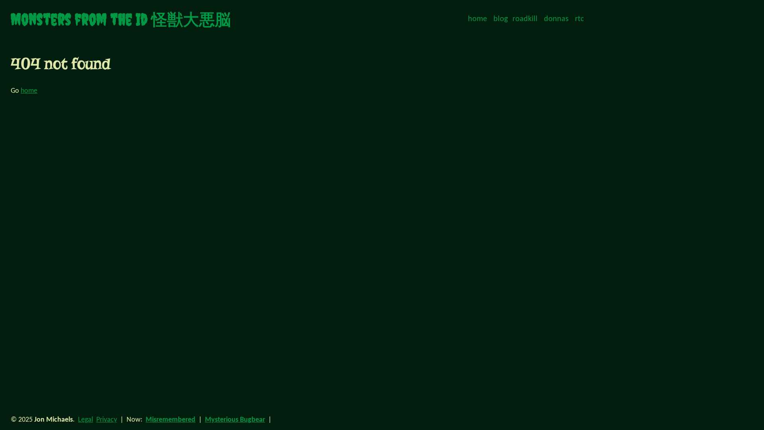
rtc (579, 19)
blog (500, 19)
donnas (556, 19)
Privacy (106, 420)
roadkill (525, 19)
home (477, 19)
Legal (85, 420)
